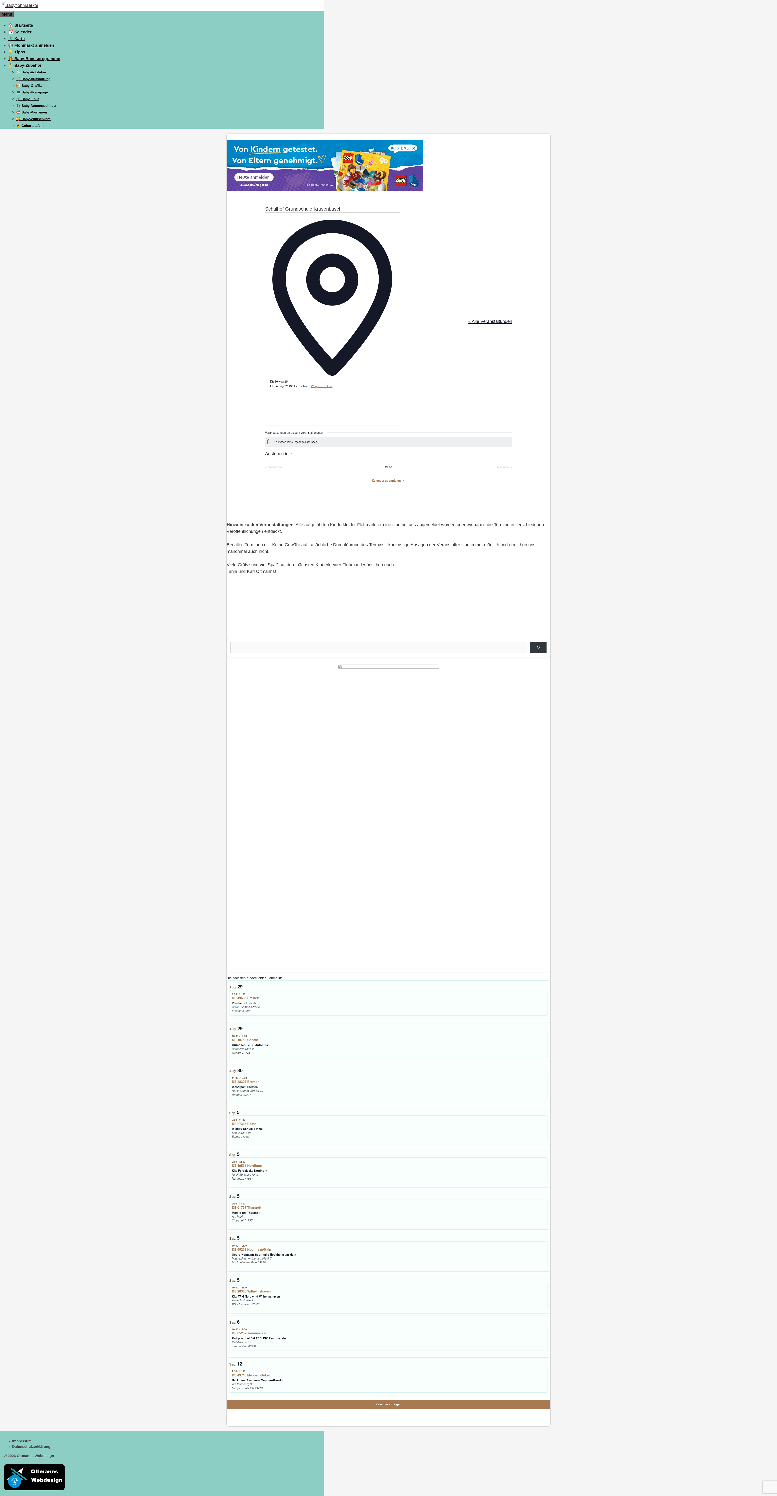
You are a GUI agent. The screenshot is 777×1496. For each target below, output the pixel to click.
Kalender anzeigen (388, 1404)
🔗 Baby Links (27, 99)
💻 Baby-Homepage (32, 92)
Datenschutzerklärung (31, 1447)
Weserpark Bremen (245, 1087)
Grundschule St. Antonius (250, 1045)
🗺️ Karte (16, 38)
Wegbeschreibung (322, 386)
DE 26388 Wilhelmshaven (251, 1291)
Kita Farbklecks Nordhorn (249, 1170)
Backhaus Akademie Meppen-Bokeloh (258, 1380)
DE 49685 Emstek (245, 998)
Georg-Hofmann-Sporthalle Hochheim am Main (264, 1254)
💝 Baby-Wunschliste (33, 119)
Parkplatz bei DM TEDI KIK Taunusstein (259, 1338)
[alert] (388, 442)
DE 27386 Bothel (244, 1123)
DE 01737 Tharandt (246, 1207)
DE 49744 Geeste (245, 1039)
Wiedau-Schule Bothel (247, 1129)
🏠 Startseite (20, 25)
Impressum (22, 1441)
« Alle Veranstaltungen (490, 321)
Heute (388, 466)
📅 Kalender (20, 32)
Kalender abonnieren (386, 480)
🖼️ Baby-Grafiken (30, 86)
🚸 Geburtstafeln (30, 126)
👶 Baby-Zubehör (24, 65)
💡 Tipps (16, 52)
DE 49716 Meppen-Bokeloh (253, 1375)
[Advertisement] (348, 609)
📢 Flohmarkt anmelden (31, 45)
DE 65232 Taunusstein (249, 1333)
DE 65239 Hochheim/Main (251, 1249)
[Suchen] (538, 647)
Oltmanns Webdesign (35, 1456)
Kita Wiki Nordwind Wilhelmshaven (256, 1296)
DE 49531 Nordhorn (247, 1165)
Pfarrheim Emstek (244, 1003)
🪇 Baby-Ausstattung (33, 79)
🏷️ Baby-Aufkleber (31, 72)
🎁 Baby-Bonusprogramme (34, 58)
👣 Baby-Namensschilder (36, 106)
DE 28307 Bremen (245, 1081)
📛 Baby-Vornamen (31, 112)
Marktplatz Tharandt (246, 1213)
